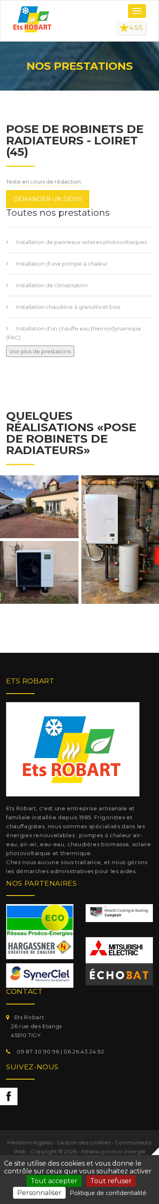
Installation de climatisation (52, 285)
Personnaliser (39, 1193)
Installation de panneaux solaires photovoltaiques (81, 242)
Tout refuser (111, 1181)
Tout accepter (54, 1181)
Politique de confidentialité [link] (108, 1193)
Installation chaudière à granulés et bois (68, 307)
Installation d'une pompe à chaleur (62, 263)
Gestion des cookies (83, 1142)
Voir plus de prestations (40, 351)
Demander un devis (47, 199)
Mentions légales (29, 1142)
